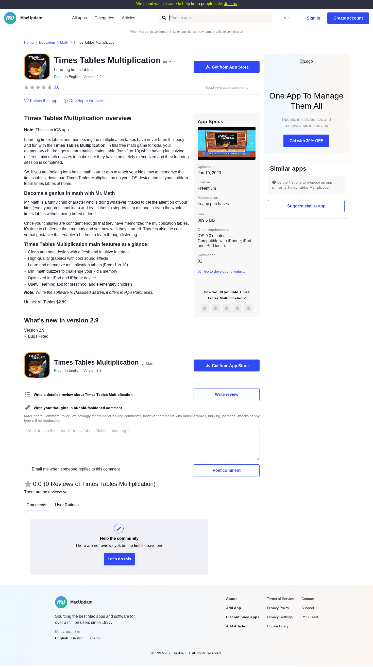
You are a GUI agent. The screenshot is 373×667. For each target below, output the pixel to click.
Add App (233, 608)
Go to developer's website (225, 271)
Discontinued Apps (242, 617)
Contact (307, 598)
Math (64, 42)
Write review (226, 394)
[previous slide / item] (201, 143)
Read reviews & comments (226, 87)
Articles (128, 18)
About (231, 598)
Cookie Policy (278, 626)
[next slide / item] (252, 143)
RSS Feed (309, 617)
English (61, 638)
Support (307, 608)
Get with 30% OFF (306, 140)
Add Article (235, 626)
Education (47, 42)
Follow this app (43, 101)
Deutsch (77, 638)
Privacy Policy (278, 608)
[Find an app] (163, 18)
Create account (348, 18)
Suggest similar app (306, 206)
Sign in (313, 18)
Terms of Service (280, 598)
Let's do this (119, 559)
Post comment (227, 470)
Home (29, 42)
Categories (104, 18)
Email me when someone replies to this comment (76, 469)
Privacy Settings (280, 617)
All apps (79, 18)
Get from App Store (230, 67)
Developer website (86, 101)
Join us (230, 3)
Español (94, 638)
